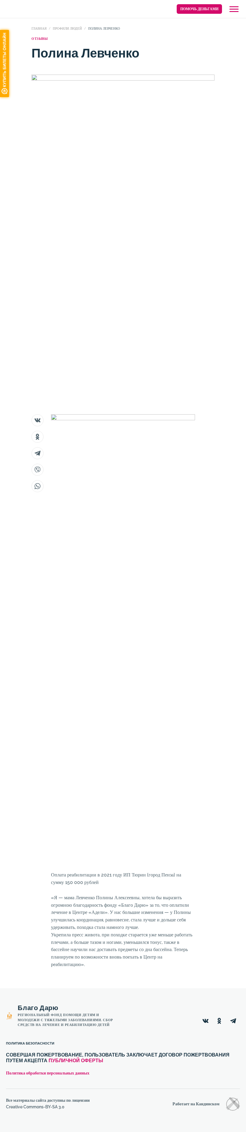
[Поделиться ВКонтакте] (38, 420)
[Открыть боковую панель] (234, 9)
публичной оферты (76, 1060)
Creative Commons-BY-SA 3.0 (35, 1106)
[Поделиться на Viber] (38, 470)
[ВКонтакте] (205, 1021)
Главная (39, 29)
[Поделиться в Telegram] (38, 453)
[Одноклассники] (219, 1021)
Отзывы (40, 39)
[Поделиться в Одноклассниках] (38, 437)
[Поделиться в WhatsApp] (38, 486)
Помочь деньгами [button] (199, 9)
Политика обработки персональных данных (47, 1073)
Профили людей (67, 29)
